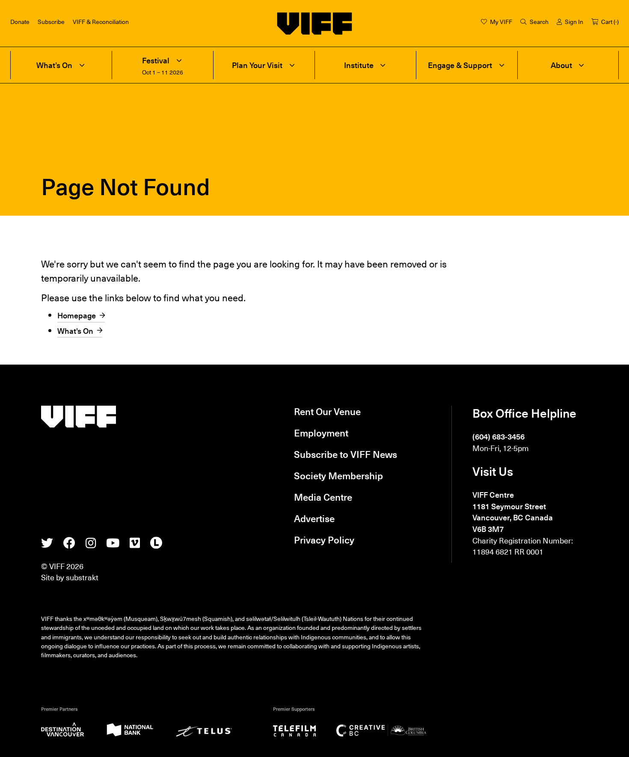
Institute (359, 65)
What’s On (54, 65)
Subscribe (51, 21)
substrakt (82, 577)
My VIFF (501, 21)
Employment (321, 432)
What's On (75, 330)
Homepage (76, 315)
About (561, 65)
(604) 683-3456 (498, 436)
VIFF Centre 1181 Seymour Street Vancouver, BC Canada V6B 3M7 (512, 511)
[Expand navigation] (81, 65)
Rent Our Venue (327, 411)
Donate (20, 21)
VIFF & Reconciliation (101, 21)
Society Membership (338, 475)
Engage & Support (460, 65)
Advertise (314, 518)
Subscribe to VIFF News (345, 454)
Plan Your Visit (257, 65)
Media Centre (323, 497)
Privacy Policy (324, 539)
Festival (155, 60)
